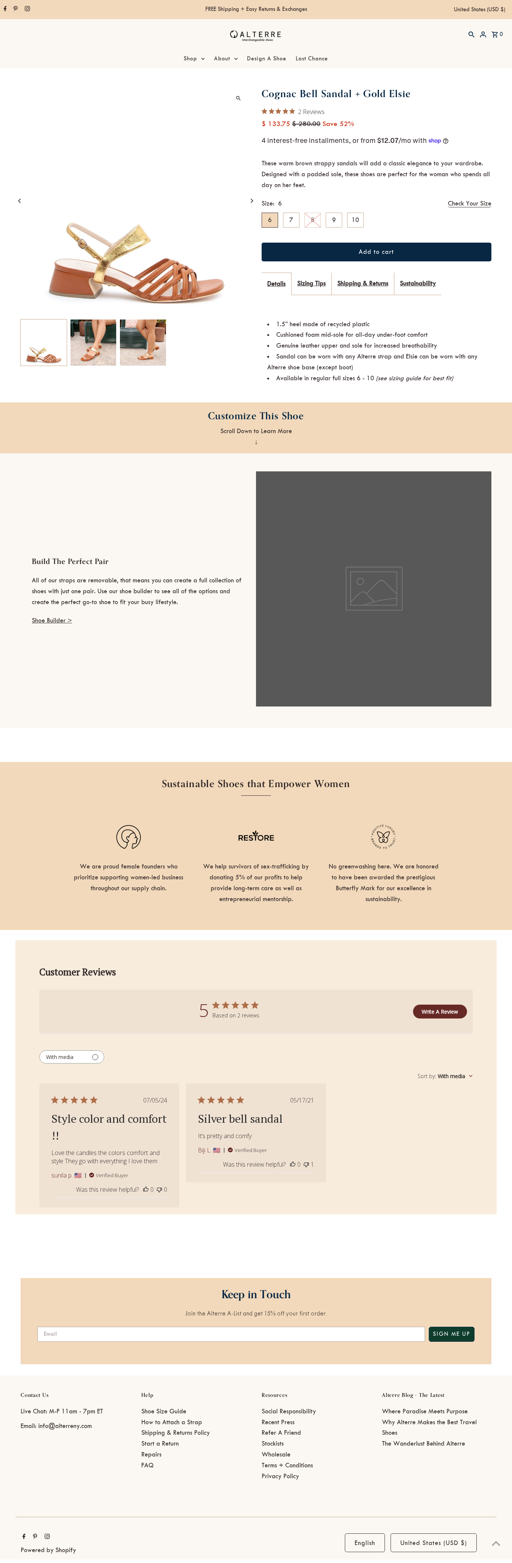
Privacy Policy (280, 1476)
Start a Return (160, 1443)
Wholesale (276, 1454)
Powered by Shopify (48, 1550)
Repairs (151, 1454)
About (222, 59)
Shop (190, 59)
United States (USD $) (479, 10)
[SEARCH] (471, 34)
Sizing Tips (311, 283)
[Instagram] (26, 9)
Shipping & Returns (362, 283)
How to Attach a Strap (171, 1422)
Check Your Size (469, 203)
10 (355, 220)
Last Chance (312, 59)
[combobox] (445, 1076)
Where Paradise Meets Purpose (425, 1411)
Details (276, 283)
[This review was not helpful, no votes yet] (159, 1189)
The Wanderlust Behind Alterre (423, 1443)
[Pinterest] (15, 9)
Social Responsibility (289, 1411)
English (365, 1543)
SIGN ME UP (451, 1334)
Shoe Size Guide (163, 1411)
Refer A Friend (281, 1433)
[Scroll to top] (496, 1543)
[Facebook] (4, 9)
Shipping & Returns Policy (175, 1433)
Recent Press (278, 1422)
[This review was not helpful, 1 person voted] (306, 1164)
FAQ (147, 1465)
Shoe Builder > (52, 620)
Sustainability (418, 283)
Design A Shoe (266, 59)
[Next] (251, 200)
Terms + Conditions (287, 1465)
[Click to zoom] (238, 98)
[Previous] (19, 200)
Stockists (273, 1443)
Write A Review (440, 1011)
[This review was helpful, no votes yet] (145, 1189)
